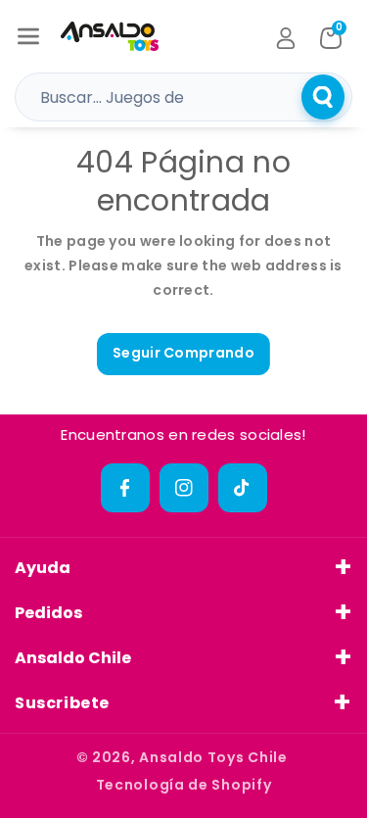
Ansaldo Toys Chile (213, 757)
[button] (28, 36)
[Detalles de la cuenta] (285, 38)
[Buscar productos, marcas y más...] (322, 97)
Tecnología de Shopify (184, 784)
